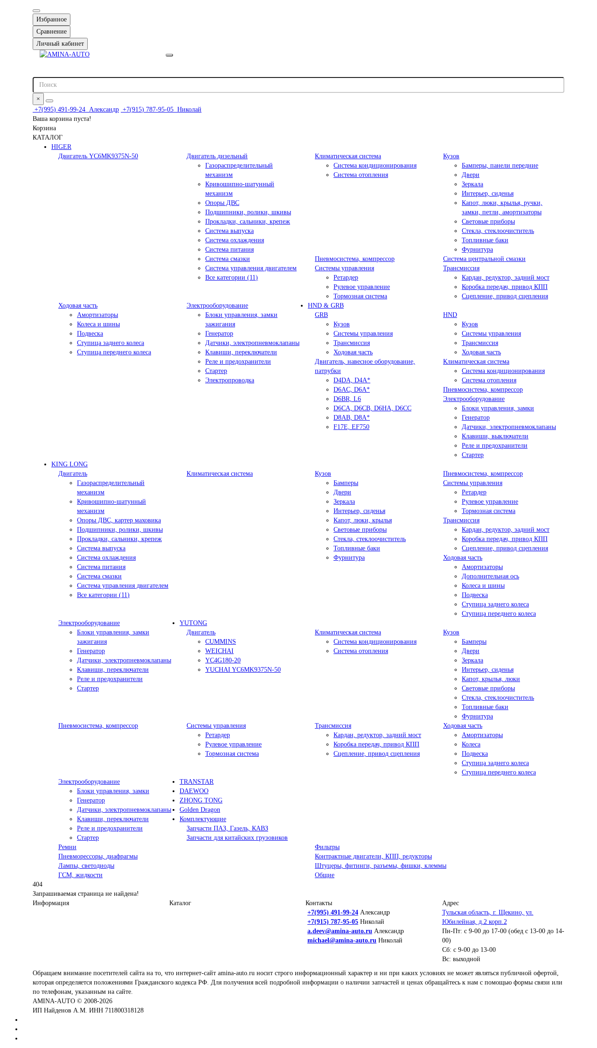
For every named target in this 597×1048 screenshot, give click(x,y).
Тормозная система (360, 296)
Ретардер (345, 277)
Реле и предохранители (238, 361)
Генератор (219, 333)
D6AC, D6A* (351, 389)
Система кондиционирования (375, 165)
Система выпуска (229, 230)
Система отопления (360, 174)
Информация (51, 903)
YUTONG (193, 622)
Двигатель (72, 473)
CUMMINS (220, 641)
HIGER (61, 146)
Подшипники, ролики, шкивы (248, 212)
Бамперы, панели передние (500, 165)
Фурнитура (477, 249)
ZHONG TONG (201, 800)
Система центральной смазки (484, 258)
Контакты (318, 903)
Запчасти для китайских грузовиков (237, 837)
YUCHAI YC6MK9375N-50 (243, 669)
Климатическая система (348, 156)
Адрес (450, 903)
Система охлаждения (234, 240)
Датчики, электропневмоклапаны (252, 342)
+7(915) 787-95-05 (161, 109)
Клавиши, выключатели (495, 436)
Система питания (229, 249)
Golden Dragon (200, 809)
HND (450, 314)
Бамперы (345, 482)
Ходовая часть (77, 305)
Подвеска (90, 333)
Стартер (216, 370)
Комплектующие (203, 819)
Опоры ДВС (222, 202)
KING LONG (69, 464)
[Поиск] (49, 100)
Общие (324, 875)
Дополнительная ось (490, 576)
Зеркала (472, 184)
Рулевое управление (361, 286)
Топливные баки (485, 240)
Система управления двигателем (251, 268)
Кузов (451, 156)
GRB (321, 314)
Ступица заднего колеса (110, 342)
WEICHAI (219, 650)
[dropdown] (36, 10)
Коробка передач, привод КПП (505, 286)
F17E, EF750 (351, 426)
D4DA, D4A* (351, 380)
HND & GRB (326, 305)
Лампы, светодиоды (86, 865)
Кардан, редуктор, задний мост (505, 277)
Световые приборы (488, 221)
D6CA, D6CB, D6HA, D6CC (372, 408)
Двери (470, 174)
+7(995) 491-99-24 (76, 109)
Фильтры (327, 847)
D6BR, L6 (347, 398)
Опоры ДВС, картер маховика (119, 520)
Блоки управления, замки (498, 408)
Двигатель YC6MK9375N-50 (98, 156)
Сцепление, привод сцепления (505, 296)
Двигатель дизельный (217, 156)
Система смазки (227, 258)
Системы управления (344, 268)
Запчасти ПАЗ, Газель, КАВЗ (227, 828)
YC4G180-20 (223, 660)
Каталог (180, 903)
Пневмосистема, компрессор (355, 258)
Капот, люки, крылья (362, 520)
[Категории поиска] (169, 55)
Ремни (67, 847)
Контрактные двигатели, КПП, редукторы (373, 856)
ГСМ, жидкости (80, 875)
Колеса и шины (98, 324)
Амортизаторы (97, 314)
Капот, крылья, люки (491, 678)
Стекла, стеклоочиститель (498, 230)
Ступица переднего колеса (114, 352)
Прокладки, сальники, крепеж (247, 221)
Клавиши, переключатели (241, 352)
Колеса (471, 744)
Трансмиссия (461, 268)
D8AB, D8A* (351, 417)
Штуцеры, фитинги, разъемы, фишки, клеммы (380, 865)
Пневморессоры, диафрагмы (98, 856)
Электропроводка (229, 380)
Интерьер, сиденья (488, 193)
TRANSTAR (197, 781)
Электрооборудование (217, 305)
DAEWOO (194, 791)
